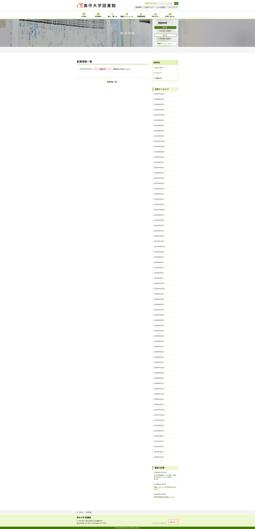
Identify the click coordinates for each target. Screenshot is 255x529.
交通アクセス (149, 7)
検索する (176, 3)
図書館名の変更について (121, 69)
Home (81, 512)
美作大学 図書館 (84, 517)
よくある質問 (161, 7)
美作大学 (172, 522)
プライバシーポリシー (160, 523)
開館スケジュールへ (164, 43)
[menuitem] (84, 15)
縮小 (153, 3)
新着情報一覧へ (112, 82)
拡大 (155, 3)
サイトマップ (173, 7)
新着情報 (138, 7)
